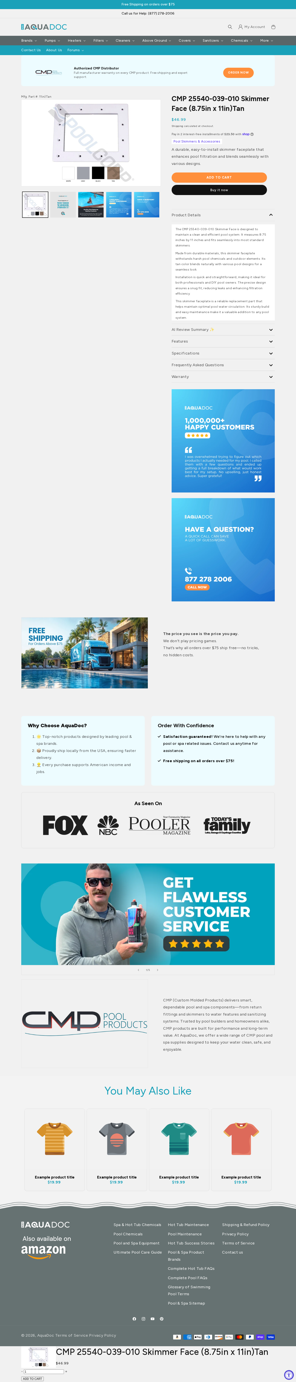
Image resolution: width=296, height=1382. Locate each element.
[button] (230, 27)
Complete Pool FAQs (188, 1277)
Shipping (178, 126)
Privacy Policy (235, 1234)
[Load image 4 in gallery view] (119, 205)
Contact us (232, 1252)
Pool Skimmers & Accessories (196, 141)
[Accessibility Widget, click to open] (289, 1375)
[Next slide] (157, 970)
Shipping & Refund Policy (245, 1224)
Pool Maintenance (185, 1234)
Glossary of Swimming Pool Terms (189, 1290)
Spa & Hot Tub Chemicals (137, 1224)
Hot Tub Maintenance (188, 1224)
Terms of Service (238, 1243)
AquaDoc (45, 1335)
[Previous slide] (138, 970)
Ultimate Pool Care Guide (138, 1252)
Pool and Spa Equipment (136, 1243)
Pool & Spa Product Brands (186, 1256)
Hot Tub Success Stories (191, 1243)
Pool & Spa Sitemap (186, 1303)
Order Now (238, 72)
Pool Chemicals (128, 1234)
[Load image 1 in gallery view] (35, 205)
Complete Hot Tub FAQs (191, 1268)
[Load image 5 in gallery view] (147, 205)
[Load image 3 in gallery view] (63, 205)
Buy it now (219, 190)
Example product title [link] (55, 1177)
